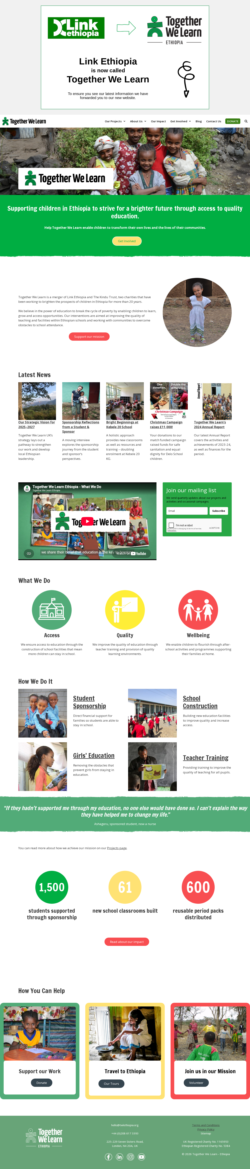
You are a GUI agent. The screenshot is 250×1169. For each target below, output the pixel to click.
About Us (136, 121)
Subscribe (218, 511)
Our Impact (158, 121)
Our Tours (111, 1083)
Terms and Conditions (206, 1125)
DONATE (232, 121)
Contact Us (213, 121)
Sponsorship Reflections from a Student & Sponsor (80, 427)
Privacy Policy (205, 1129)
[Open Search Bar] (246, 121)
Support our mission (89, 336)
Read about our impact (127, 942)
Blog (199, 121)
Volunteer (196, 1083)
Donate (41, 1083)
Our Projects (113, 121)
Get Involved (178, 121)
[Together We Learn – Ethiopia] (25, 121)
